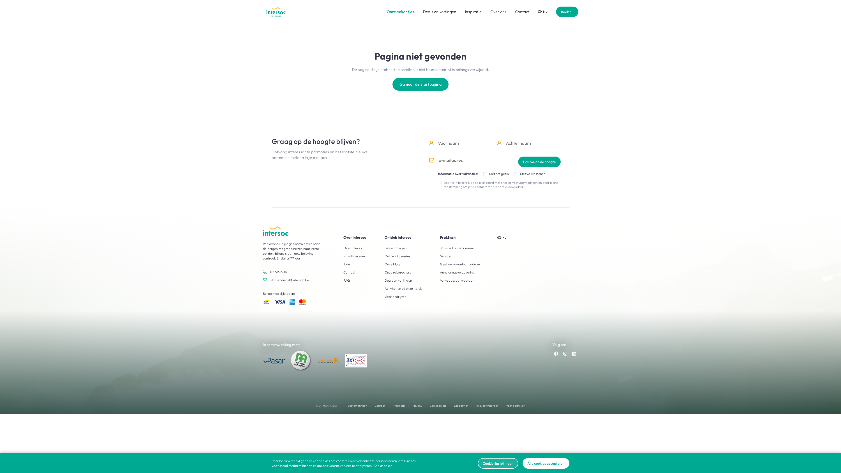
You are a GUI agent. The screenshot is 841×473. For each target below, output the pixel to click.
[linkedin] (574, 354)
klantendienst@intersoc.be (289, 280)
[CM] (301, 361)
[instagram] (565, 354)
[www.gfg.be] (356, 360)
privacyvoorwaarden (523, 183)
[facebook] (556, 354)
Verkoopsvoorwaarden (457, 280)
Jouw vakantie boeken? (457, 248)
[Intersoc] (276, 12)
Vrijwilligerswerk (355, 256)
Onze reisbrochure (398, 272)
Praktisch (399, 405)
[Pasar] (274, 360)
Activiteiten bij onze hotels (403, 288)
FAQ (346, 280)
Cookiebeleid (438, 405)
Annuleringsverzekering (457, 272)
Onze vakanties (400, 11)
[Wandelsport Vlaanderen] (328, 360)
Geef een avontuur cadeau (460, 264)
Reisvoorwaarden (487, 405)
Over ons (498, 11)
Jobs (346, 264)
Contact (522, 11)
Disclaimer (461, 405)
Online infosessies (397, 256)
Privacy (417, 405)
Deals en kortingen (439, 11)
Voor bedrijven (395, 297)
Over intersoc (353, 248)
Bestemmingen (395, 248)
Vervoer (446, 256)
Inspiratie (473, 11)
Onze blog (392, 264)
